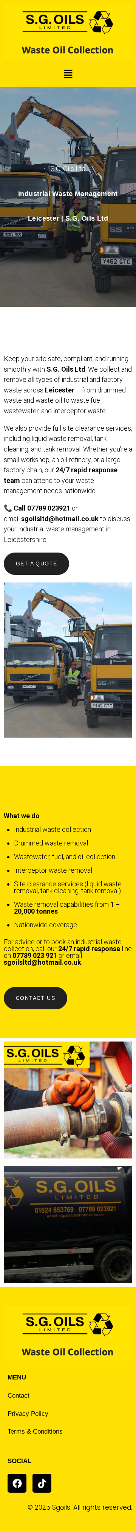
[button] (68, 75)
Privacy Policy (28, 1413)
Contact (18, 1395)
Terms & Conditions (35, 1431)
